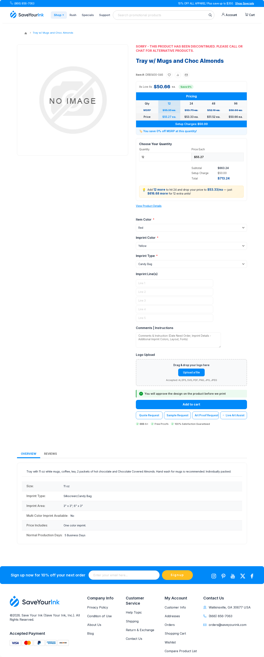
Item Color (144, 219)
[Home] (26, 33)
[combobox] (163, 15)
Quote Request (149, 415)
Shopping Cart (175, 633)
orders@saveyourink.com (227, 625)
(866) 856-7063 (24, 3)
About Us (94, 625)
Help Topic (134, 612)
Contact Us (134, 639)
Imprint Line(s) (147, 274)
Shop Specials (244, 3)
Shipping (132, 621)
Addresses (172, 616)
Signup (177, 575)
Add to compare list (178, 75)
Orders (170, 625)
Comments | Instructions (154, 328)
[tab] (28, 454)
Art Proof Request (206, 415)
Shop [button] (59, 15)
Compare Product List (181, 651)
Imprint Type (146, 256)
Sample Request (177, 415)
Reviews (50, 453)
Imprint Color (146, 238)
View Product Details (149, 205)
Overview (28, 453)
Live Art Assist (235, 415)
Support (104, 15)
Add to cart (191, 404)
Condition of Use (99, 616)
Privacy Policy (97, 607)
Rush (73, 15)
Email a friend (186, 75)
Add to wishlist (169, 75)
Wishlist (170, 642)
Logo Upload (145, 355)
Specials (88, 15)
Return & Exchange (140, 630)
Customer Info (175, 607)
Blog (90, 633)
